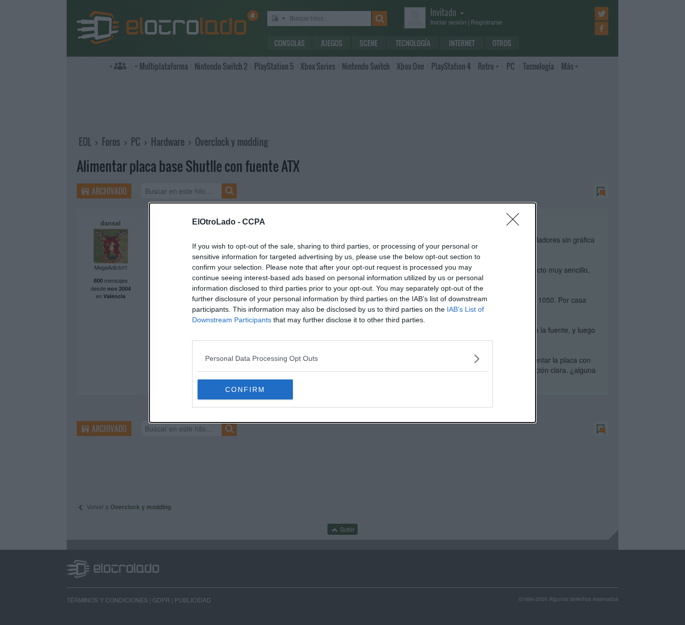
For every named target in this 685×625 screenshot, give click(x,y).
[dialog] (342, 313)
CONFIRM (245, 389)
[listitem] (342, 358)
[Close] (516, 222)
